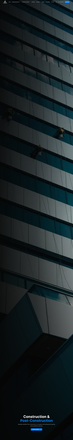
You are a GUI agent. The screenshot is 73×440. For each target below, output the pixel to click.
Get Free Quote (35, 429)
